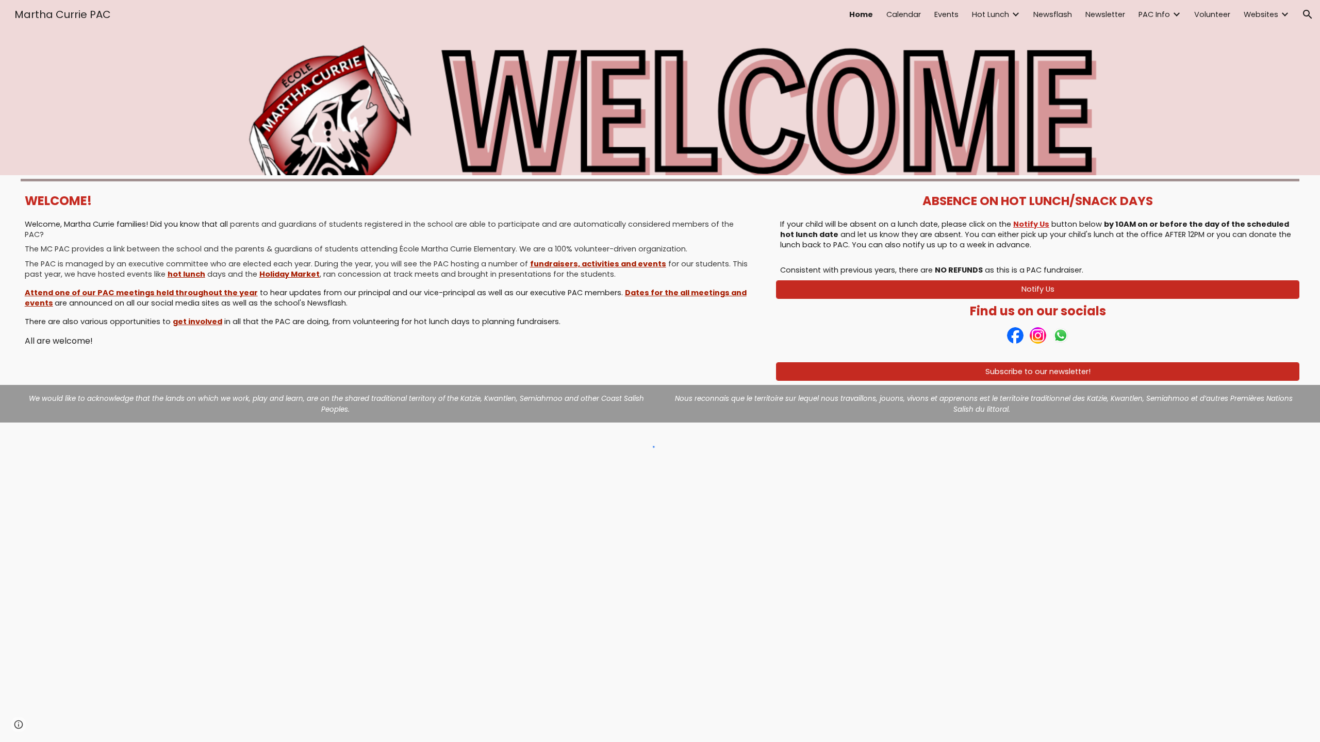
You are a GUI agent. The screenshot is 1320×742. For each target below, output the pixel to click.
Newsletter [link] (1105, 14)
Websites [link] (1261, 14)
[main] (390, 201)
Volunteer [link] (1212, 14)
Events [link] (946, 14)
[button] (1307, 14)
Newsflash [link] (1052, 14)
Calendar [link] (903, 14)
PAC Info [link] (1154, 14)
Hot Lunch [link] (990, 14)
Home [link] (861, 14)
